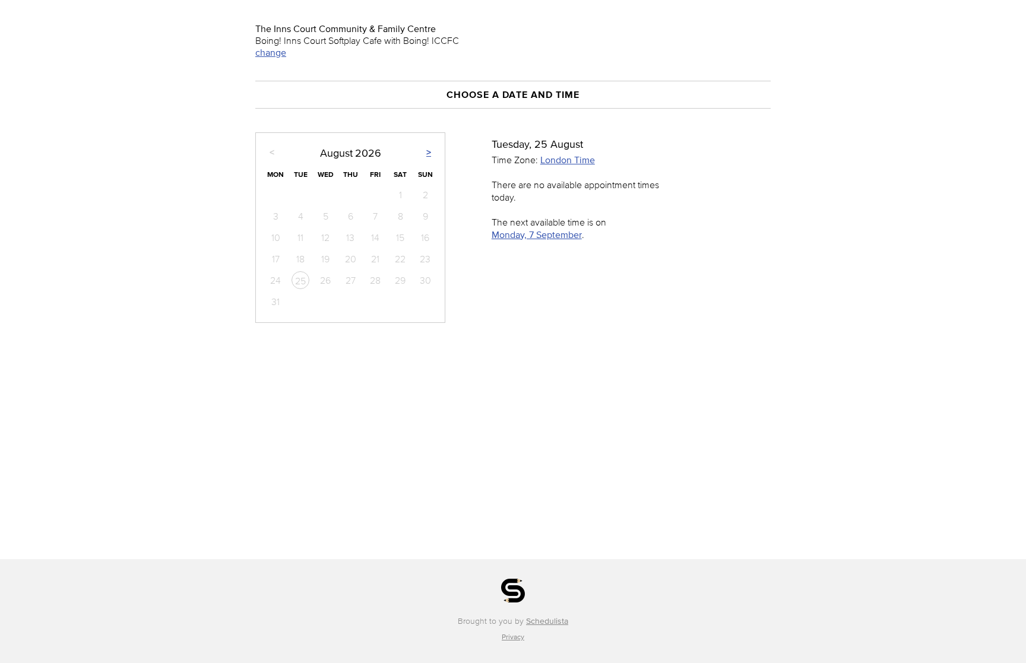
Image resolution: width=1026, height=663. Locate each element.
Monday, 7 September (537, 234)
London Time (567, 159)
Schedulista (547, 621)
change (270, 52)
